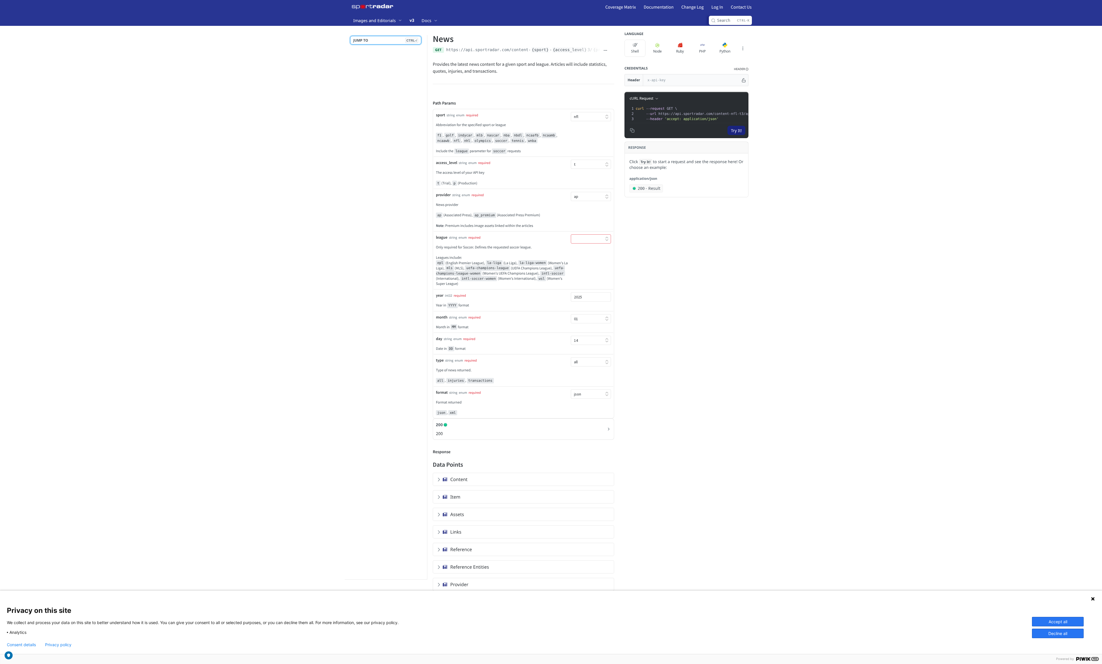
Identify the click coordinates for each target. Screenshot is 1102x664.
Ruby (680, 51)
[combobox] (591, 297)
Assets (457, 514)
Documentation (659, 7)
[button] (741, 69)
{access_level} (570, 50)
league (441, 237)
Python (724, 51)
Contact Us (741, 7)
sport (440, 114)
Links (455, 532)
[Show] (744, 80)
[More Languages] (742, 48)
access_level (446, 162)
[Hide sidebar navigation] (426, 307)
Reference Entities (469, 567)
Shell (635, 51)
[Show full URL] (605, 50)
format (442, 392)
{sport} (540, 50)
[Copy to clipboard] (612, 50)
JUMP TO (385, 40)
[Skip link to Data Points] (428, 464)
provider (443, 194)
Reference (461, 549)
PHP (702, 51)
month (441, 317)
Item (455, 497)
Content (458, 479)
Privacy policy (58, 644)
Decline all (1057, 633)
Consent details (21, 644)
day (439, 338)
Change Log (692, 7)
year (439, 295)
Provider (459, 584)
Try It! (736, 130)
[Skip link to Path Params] (428, 103)
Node (657, 51)
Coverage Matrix (620, 7)
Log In (717, 7)
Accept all (1058, 621)
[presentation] (722, 113)
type (440, 360)
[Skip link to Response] (428, 452)
